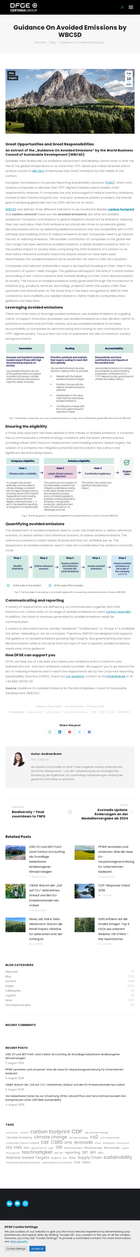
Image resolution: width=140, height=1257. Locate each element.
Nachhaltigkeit (37, 1152)
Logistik (125, 1148)
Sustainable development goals (23, 1162)
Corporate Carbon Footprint (22, 1143)
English (13, 78)
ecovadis (83, 1142)
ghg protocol (39, 1147)
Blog (11, 73)
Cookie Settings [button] (16, 1248)
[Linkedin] (9, 1204)
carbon (24, 1132)
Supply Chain (90, 1158)
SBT (85, 1152)
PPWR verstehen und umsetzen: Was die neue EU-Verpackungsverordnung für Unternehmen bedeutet (116, 859)
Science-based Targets (27, 1158)
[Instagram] (25, 1204)
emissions (109, 1143)
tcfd (77, 1162)
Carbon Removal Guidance (76, 712)
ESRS (18, 1147)
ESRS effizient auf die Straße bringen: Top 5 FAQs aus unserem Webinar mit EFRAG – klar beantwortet (113, 929)
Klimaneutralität (73, 1147)
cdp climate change (96, 1132)
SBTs (100, 1153)
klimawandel (111, 1148)
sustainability (118, 1157)
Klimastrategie (93, 1148)
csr (45, 1142)
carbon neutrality (118, 612)
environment (122, 1143)
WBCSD (10, 209)
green (51, 1148)
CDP (77, 1131)
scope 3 (56, 1158)
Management (13, 1152)
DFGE (68, 1143)
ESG (9, 1147)
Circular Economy (19, 1137)
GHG (102, 712)
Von (74, 706)
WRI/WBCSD (124, 712)
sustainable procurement (57, 1162)
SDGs (72, 1158)
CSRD (110, 183)
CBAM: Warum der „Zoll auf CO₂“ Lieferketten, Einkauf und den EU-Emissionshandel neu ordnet (45, 895)
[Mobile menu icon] (131, 7)
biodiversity (12, 1132)
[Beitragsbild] (15, 852)
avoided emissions (34, 712)
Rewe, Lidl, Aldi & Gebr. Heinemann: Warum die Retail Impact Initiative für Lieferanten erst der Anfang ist (46, 929)
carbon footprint (53, 712)
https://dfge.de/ (40, 759)
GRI (59, 1147)
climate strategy (78, 1137)
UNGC (86, 1162)
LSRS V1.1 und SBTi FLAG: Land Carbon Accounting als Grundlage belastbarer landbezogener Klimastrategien (47, 859)
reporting (72, 1152)
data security (19, 1241)
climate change (50, 1137)
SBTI (93, 1153)
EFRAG (98, 1143)
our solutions (75, 676)
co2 (94, 1137)
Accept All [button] (37, 1248)
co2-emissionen (110, 1137)
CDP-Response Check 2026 (114, 887)
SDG (65, 1158)
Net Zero (38, 171)
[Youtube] (17, 1204)
